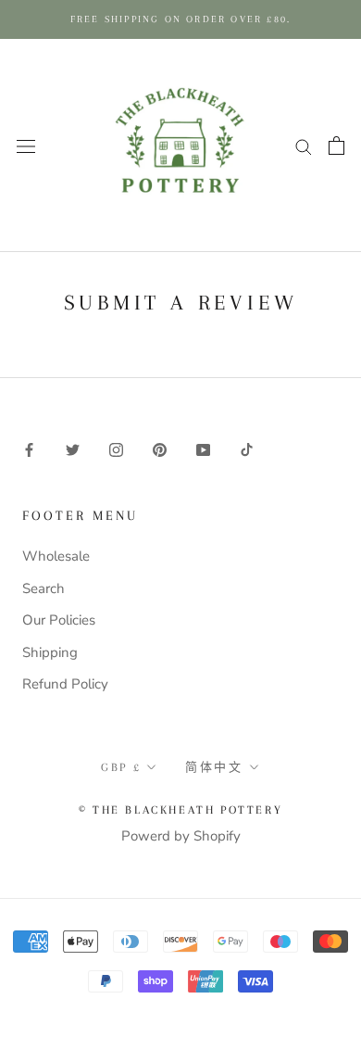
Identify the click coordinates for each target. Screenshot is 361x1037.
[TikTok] (247, 449)
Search (43, 588)
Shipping (50, 652)
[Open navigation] (26, 145)
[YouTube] (203, 449)
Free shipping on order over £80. (180, 19)
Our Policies (58, 620)
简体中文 (214, 767)
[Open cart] (336, 145)
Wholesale (56, 556)
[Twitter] (73, 449)
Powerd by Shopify (181, 836)
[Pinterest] (160, 449)
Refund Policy (65, 684)
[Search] (303, 146)
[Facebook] (29, 449)
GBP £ (121, 767)
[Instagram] (116, 449)
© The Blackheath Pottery (180, 809)
